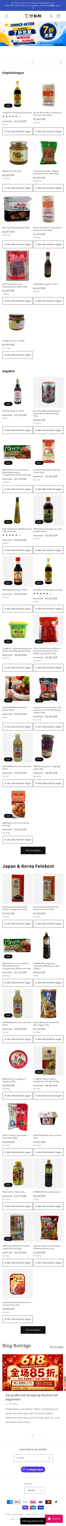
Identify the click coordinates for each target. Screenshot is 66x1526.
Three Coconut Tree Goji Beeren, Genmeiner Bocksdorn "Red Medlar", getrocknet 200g (47, 651)
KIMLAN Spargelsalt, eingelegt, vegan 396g (47, 767)
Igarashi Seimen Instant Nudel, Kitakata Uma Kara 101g (47, 1247)
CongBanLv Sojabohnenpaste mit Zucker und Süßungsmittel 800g (17, 649)
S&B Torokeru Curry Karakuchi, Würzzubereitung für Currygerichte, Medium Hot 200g (16, 472)
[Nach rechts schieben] (40, 1435)
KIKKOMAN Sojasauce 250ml (45, 284)
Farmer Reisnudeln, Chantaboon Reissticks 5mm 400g (47, 113)
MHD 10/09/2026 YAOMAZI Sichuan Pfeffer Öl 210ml (17, 530)
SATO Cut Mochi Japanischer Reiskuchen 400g (14, 1136)
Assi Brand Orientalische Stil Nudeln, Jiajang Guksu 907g (14, 908)
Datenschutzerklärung (51, 1514)
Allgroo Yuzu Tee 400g (11, 171)
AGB (12, 1519)
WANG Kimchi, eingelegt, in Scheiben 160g (14, 1080)
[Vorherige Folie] (25, 62)
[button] (6, 16)
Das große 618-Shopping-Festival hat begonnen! (32, 1397)
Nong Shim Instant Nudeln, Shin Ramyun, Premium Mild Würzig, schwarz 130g (47, 710)
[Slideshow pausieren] (62, 62)
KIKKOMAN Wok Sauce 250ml (14, 590)
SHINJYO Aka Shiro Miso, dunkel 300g (47, 1136)
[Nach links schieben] (25, 1435)
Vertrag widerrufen (33, 1521)
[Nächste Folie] (40, 62)
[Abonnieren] (49, 1458)
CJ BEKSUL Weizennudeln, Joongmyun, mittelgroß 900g (46, 1080)
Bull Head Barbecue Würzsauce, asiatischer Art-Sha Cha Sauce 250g (47, 413)
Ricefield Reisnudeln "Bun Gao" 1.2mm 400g (47, 471)
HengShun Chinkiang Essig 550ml (17, 112)
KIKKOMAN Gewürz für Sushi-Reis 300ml (16, 767)
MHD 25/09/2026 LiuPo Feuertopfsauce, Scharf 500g (14, 285)
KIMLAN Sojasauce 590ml (13, 411)
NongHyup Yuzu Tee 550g (13, 340)
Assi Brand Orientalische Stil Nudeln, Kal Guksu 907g (45, 908)
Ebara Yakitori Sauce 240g (13, 1192)
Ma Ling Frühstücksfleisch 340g (15, 227)
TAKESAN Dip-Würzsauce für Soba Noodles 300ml (47, 530)
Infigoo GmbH (17, 1514)
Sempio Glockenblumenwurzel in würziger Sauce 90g (16, 1303)
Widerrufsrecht (32, 1514)
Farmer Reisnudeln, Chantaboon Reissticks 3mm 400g (47, 228)
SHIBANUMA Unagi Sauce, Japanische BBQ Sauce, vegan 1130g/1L (46, 966)
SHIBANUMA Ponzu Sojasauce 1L (47, 1192)
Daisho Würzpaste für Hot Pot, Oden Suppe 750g (46, 1023)
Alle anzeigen (33, 850)
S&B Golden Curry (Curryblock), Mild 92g (16, 824)
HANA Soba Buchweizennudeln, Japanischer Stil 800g (16, 1247)
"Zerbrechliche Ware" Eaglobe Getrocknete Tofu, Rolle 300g (46, 172)
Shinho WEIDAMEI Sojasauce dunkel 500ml (14, 708)
